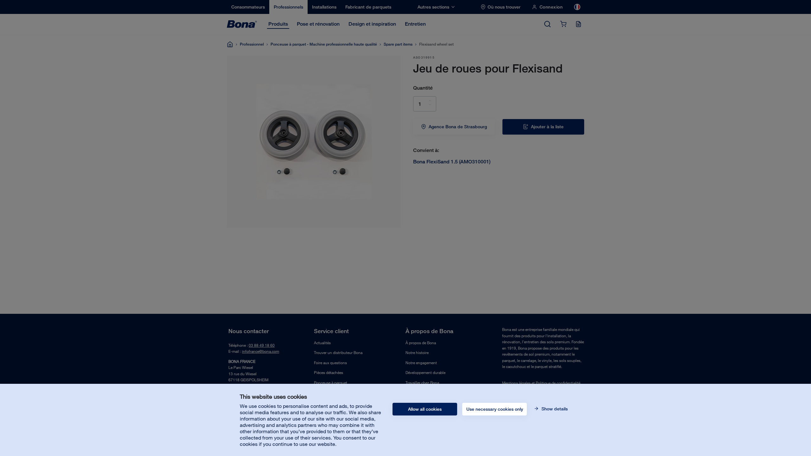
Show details (554, 409)
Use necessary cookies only (494, 409)
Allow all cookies (425, 409)
